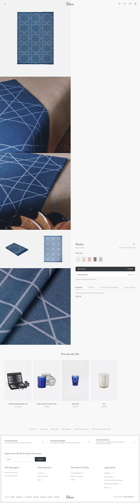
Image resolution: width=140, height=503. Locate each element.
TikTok (13, 497)
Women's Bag (55, 429)
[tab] (79, 287)
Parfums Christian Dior (11, 476)
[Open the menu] (5, 4)
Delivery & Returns (43, 476)
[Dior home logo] (70, 3)
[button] (35, 38)
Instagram (19, 497)
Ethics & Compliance (77, 476)
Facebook (29, 497)
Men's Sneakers (66, 429)
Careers (73, 479)
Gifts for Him (44, 429)
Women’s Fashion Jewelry (81, 429)
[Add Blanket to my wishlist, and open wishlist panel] (134, 244)
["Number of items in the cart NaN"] (135, 3)
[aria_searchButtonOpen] (119, 3)
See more (78, 296)
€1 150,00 (105, 269)
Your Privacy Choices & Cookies (113, 480)
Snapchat (43, 497)
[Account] (130, 3)
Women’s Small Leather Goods (101, 429)
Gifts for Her (33, 429)
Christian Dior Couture (11, 472)
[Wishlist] (125, 3)
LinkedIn (50, 497)
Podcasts (56, 497)
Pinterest (36, 497)
